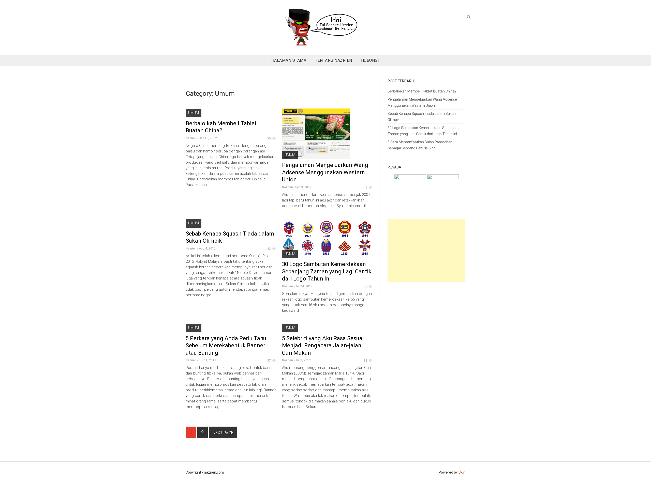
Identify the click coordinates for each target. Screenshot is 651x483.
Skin (461, 472)
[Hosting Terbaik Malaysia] (443, 190)
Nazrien (191, 138)
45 (365, 187)
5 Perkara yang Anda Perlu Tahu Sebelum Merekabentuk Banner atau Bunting (226, 345)
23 (269, 249)
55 (269, 138)
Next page (223, 432)
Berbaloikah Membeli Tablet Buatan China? (422, 91)
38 (365, 360)
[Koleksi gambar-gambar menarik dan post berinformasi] (410, 190)
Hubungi (370, 60)
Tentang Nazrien (333, 60)
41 (365, 286)
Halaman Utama (288, 60)
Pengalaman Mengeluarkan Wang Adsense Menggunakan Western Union (325, 172)
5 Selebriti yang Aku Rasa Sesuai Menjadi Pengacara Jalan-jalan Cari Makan (323, 345)
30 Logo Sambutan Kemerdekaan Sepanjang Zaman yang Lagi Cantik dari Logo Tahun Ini (327, 271)
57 (269, 360)
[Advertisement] (428, 251)
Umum (193, 113)
